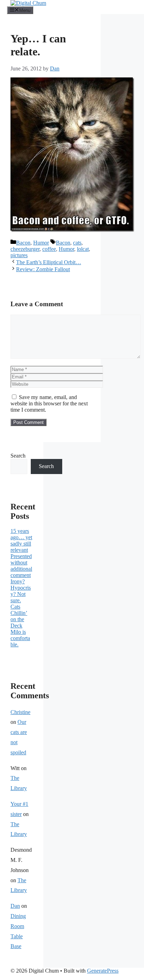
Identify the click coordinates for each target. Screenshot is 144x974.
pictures (19, 255)
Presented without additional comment (21, 565)
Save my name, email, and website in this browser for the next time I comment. (49, 403)
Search (18, 456)
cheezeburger (24, 249)
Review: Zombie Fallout (43, 269)
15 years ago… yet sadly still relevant (21, 540)
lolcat (83, 249)
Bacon (23, 243)
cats (77, 243)
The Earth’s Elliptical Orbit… (48, 262)
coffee (49, 249)
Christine (20, 712)
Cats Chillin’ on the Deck (18, 616)
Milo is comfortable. (20, 638)
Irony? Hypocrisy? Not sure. (20, 590)
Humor (41, 243)
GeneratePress (102, 971)
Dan (15, 906)
